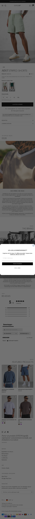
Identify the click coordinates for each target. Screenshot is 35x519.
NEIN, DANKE (17, 268)
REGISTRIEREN (17, 263)
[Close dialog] (33, 245)
